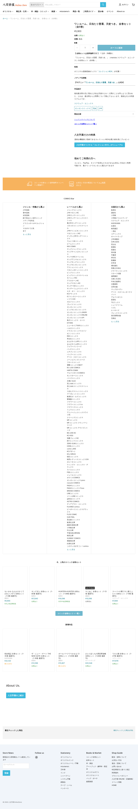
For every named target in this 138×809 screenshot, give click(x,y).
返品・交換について (119, 763)
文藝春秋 (114, 284)
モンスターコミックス (75, 376)
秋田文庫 (70, 536)
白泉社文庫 (71, 543)
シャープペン (65, 776)
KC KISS (70, 435)
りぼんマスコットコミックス (77, 391)
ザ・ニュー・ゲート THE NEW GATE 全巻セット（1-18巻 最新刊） (41, 656)
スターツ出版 (116, 273)
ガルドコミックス (73, 302)
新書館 (113, 260)
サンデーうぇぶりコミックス (77, 288)
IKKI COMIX (71, 246)
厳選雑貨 (89, 782)
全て (24, 231)
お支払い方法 (117, 760)
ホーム (5, 18)
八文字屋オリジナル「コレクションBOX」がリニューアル (99, 145)
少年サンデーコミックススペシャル (77, 219)
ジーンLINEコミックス (75, 496)
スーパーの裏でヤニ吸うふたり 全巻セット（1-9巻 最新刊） (122, 593)
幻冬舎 (113, 263)
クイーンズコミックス (75, 417)
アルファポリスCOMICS (76, 373)
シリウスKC (71, 299)
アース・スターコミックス (76, 357)
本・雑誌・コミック (39, 11)
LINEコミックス (72, 493)
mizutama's (64, 11)
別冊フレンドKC (73, 438)
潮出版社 (114, 266)
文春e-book (71, 381)
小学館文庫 (71, 528)
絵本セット (90, 760)
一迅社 (113, 231)
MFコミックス (72, 420)
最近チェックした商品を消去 (123, 730)
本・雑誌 (89, 763)
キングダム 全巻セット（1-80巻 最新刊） (42, 592)
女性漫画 (26, 215)
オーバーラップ (116, 236)
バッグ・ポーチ (92, 778)
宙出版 (113, 252)
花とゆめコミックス (74, 383)
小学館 (113, 215)
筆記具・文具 (21, 11)
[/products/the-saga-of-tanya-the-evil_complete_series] (15, 641)
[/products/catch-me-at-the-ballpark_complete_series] (69, 641)
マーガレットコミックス (76, 394)
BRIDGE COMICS (73, 491)
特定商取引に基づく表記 (121, 770)
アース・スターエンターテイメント (121, 293)
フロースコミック (73, 362)
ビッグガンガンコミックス (76, 310)
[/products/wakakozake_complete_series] (122, 641)
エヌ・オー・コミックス (76, 291)
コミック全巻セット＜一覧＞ (85, 124)
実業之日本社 (116, 268)
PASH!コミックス (73, 486)
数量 (75, 43)
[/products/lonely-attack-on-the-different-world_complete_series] (96, 641)
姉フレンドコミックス (75, 441)
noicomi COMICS (73, 483)
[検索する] (103, 4)
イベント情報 (117, 782)
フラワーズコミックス (75, 407)
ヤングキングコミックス (76, 262)
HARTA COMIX (72, 370)
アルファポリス (116, 297)
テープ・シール (66, 785)
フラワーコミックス (74, 402)
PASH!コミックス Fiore (75, 488)
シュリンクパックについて (84, 119)
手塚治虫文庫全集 (73, 533)
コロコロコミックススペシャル (77, 227)
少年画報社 (115, 239)
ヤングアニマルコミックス (76, 259)
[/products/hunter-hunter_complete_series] (69, 578)
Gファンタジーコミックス (76, 296)
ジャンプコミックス (74, 210)
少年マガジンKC (73, 213)
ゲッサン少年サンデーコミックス (77, 237)
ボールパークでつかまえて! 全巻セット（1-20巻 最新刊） (69, 656)
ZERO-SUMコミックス (75, 443)
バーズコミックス (73, 378)
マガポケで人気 (28, 228)
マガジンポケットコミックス (77, 270)
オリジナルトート (92, 775)
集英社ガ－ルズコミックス (76, 396)
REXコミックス (72, 336)
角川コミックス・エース (76, 320)
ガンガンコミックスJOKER (77, 312)
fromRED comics (73, 507)
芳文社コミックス (73, 339)
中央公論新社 (116, 281)
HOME (114, 785)
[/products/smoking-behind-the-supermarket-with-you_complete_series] (122, 578)
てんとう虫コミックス (75, 241)
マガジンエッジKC (73, 233)
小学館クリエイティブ (119, 218)
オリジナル (7, 11)
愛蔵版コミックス (73, 399)
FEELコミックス (73, 472)
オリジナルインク (67, 760)
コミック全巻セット (93, 757)
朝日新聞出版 (116, 316)
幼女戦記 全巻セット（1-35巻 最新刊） (14, 655)
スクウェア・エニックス (83, 103)
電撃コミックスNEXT (75, 365)
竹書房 (113, 255)
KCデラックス (72, 294)
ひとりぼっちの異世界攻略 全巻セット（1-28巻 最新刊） (95, 656)
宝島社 (113, 318)
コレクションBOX (105, 71)
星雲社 (113, 300)
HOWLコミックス (73, 446)
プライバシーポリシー (120, 776)
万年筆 (63, 770)
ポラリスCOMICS (73, 478)
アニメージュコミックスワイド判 (77, 413)
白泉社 (113, 226)
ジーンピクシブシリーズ (76, 360)
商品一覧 (76, 11)
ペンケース (65, 788)
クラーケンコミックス (119, 271)
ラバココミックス (73, 470)
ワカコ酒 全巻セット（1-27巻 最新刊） (122, 655)
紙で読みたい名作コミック (32, 218)
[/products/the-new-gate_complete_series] (42, 641)
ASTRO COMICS (73, 501)
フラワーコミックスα (75, 404)
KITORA (70, 323)
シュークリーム (116, 305)
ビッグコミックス (73, 273)
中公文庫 (70, 530)
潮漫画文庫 (71, 541)
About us (121, 11)
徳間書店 (114, 276)
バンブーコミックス (74, 354)
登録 (6, 773)
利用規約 (115, 773)
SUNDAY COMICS (73, 538)
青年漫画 (26, 213)
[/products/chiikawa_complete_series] (15, 578)
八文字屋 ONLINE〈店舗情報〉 (123, 779)
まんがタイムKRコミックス (77, 341)
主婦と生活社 (116, 279)
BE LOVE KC (71, 433)
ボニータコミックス (74, 462)
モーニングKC (72, 278)
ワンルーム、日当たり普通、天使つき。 (100, 82)
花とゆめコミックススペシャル (77, 387)
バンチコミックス (73, 349)
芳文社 (113, 244)
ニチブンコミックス (74, 352)
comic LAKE (71, 449)
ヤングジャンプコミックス (76, 249)
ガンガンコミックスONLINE (77, 315)
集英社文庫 (71, 522)
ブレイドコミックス (74, 304)
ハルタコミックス (73, 328)
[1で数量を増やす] (93, 48)
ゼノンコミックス (73, 333)
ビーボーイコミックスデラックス (77, 510)
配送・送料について (119, 757)
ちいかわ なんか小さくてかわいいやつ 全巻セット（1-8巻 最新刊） (14, 593)
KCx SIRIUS (71, 454)
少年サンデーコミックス (76, 215)
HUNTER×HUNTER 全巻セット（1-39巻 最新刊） (69, 592)
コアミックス (116, 234)
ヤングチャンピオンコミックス (77, 253)
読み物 (100, 11)
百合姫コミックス (73, 520)
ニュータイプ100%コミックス (78, 325)
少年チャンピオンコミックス (77, 231)
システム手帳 (65, 779)
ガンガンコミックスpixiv (76, 480)
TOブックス (115, 302)
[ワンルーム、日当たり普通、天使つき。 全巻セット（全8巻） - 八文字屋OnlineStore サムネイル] (6, 28)
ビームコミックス (73, 244)
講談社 (113, 213)
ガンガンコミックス (74, 307)
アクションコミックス (75, 267)
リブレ (113, 308)
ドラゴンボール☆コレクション (33, 224)
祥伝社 (113, 258)
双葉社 (113, 250)
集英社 (113, 210)
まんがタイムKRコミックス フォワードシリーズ (77, 345)
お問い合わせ (117, 766)
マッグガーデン (116, 289)
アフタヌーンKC (73, 281)
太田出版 (114, 287)
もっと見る (27, 234)
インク (63, 773)
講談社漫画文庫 (72, 525)
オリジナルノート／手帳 (69, 763)
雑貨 (54, 11)
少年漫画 (26, 210)
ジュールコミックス (74, 475)
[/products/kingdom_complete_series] (42, 578)
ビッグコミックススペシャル (77, 275)
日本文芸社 (115, 242)
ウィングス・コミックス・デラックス (77, 466)
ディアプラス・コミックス (76, 504)
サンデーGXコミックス (75, 286)
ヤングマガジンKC (73, 283)
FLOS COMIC (72, 514)
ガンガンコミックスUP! (75, 318)
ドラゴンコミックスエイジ (76, 331)
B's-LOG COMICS (73, 368)
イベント (110, 11)
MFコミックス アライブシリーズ (77, 429)
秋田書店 (114, 229)
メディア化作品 (28, 221)
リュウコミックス (73, 410)
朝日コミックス (72, 457)
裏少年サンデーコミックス (76, 223)
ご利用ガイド (88, 11)
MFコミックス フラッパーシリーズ (77, 424)
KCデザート (71, 451)
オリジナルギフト (92, 772)
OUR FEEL (71, 517)
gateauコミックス (73, 499)
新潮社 (113, 247)
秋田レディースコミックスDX (78, 459)
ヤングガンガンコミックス (76, 265)
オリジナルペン (66, 757)
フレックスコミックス (119, 313)
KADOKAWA (115, 223)
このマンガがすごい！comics (78, 546)
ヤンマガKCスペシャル (75, 257)
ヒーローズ (115, 310)
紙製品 (63, 782)
